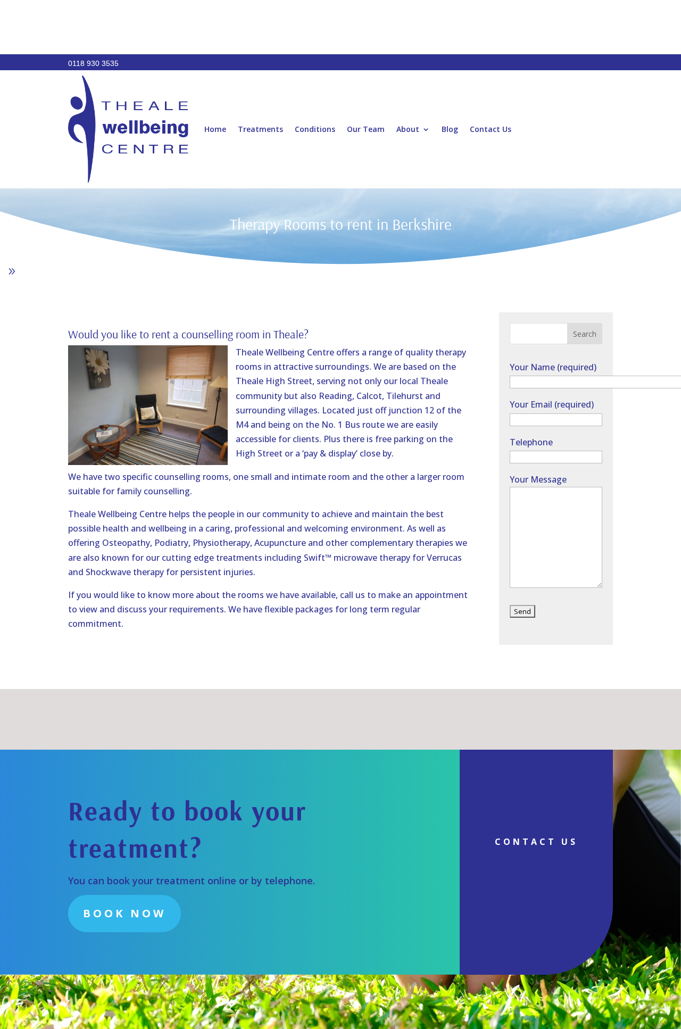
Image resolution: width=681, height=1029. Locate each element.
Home (215, 129)
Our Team (366, 129)
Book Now (124, 913)
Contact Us (490, 129)
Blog (450, 129)
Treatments (260, 129)
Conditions (315, 129)
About (407, 129)
